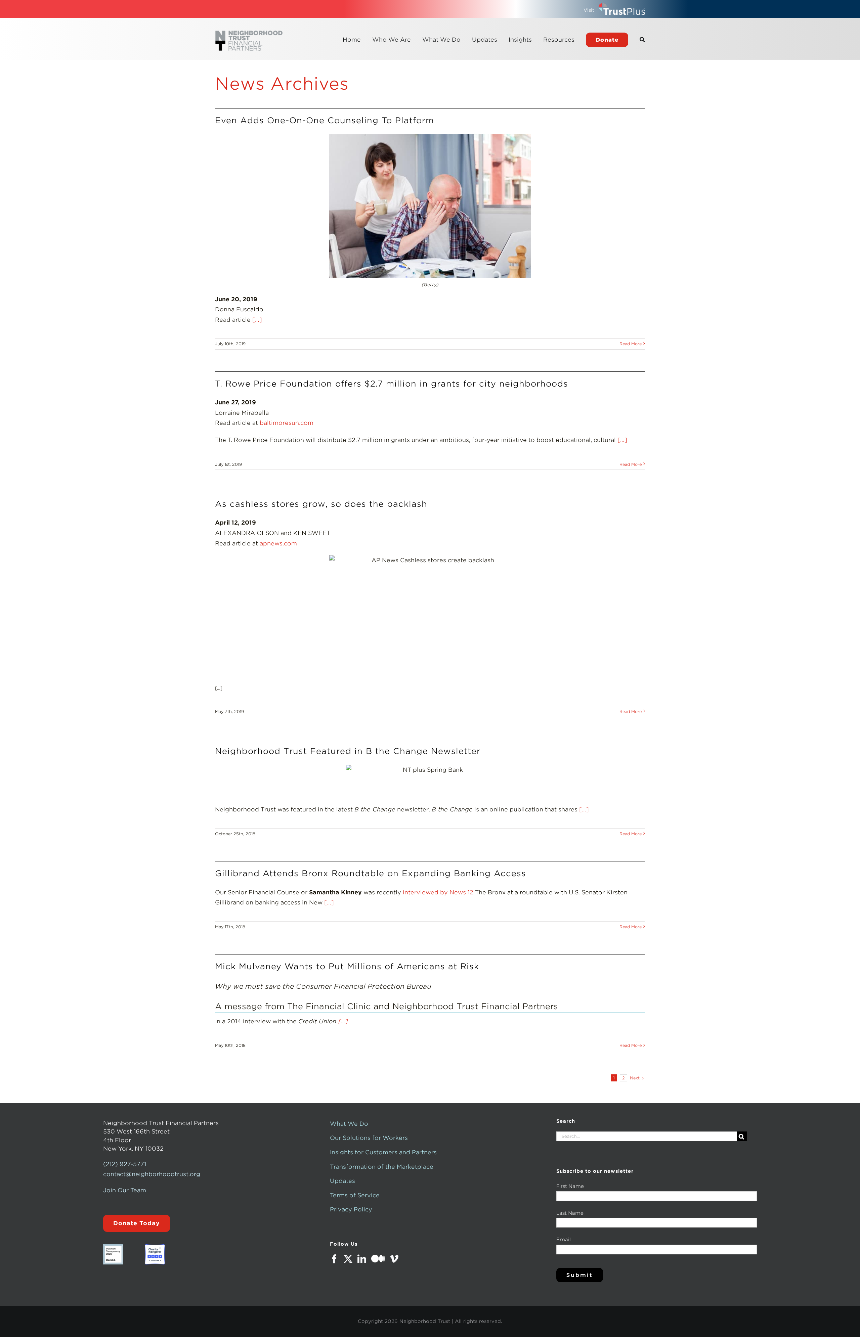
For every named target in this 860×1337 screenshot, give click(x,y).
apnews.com (279, 543)
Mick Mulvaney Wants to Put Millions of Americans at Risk (347, 966)
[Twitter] (348, 1258)
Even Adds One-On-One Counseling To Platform (324, 120)
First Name (570, 1186)
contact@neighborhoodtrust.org (151, 1174)
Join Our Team (124, 1190)
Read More (630, 343)
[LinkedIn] (361, 1258)
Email (563, 1239)
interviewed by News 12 (438, 892)
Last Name (570, 1213)
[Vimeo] (394, 1258)
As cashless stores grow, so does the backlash (321, 504)
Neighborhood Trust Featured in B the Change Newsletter (347, 751)
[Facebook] (334, 1258)
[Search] (642, 39)
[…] (256, 319)
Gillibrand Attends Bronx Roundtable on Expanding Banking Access (370, 873)
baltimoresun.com (286, 422)
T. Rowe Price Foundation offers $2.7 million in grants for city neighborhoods (391, 384)
